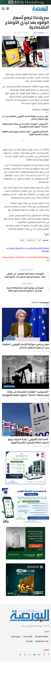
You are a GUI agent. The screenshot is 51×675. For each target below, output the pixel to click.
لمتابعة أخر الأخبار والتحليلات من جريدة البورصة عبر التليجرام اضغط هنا (25, 258)
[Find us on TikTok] (20, 654)
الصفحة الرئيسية (41, 636)
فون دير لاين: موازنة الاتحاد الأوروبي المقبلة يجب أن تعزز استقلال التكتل (25, 117)
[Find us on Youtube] (34, 654)
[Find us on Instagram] (25, 654)
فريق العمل (15, 636)
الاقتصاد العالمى (9, 339)
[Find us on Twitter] (44, 654)
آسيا (39, 240)
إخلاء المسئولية (41, 641)
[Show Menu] (7, 8)
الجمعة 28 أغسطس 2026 (40, 351)
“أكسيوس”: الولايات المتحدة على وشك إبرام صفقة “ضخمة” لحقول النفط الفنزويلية (25, 125)
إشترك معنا (27, 636)
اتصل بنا (29, 641)
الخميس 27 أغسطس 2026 (40, 446)
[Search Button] (3, 8)
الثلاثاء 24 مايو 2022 (20, 32)
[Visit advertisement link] (25, 2)
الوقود (22, 240)
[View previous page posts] (28, 141)
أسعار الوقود (31, 240)
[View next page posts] (23, 141)
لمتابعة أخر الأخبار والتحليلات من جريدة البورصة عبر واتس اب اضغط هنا (27, 249)
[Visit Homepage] (40, 8)
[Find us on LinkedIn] (39, 654)
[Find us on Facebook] (48, 654)
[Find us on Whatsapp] (30, 654)
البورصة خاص (38, 32)
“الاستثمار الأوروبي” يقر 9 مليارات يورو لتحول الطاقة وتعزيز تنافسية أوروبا (25, 133)
